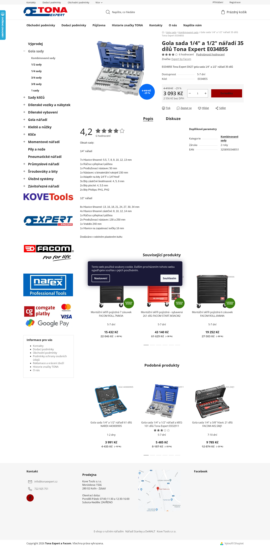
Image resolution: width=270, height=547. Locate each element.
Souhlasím (169, 278)
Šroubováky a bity (43, 171)
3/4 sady (36, 77)
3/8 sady (36, 84)
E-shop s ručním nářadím (109, 531)
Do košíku (226, 93)
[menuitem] (40, 25)
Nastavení (100, 278)
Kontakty (31, 2)
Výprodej (35, 44)
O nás (36, 370)
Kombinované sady (43, 58)
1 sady (35, 90)
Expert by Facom (181, 59)
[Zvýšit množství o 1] (205, 93)
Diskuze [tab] (173, 118)
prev (82, 308)
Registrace (235, 2)
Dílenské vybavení (43, 112)
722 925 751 (41, 488)
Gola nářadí (37, 119)
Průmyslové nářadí (43, 164)
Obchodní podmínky (78, 2)
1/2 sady (36, 64)
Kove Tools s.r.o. (166, 531)
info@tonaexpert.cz (46, 481)
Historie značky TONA (45, 366)
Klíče (32, 134)
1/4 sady (36, 71)
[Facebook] (30, 498)
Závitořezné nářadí (43, 186)
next (241, 308)
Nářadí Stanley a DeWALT (140, 531)
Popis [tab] (148, 118)
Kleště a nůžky (40, 127)
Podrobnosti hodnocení (210, 54)
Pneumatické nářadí (44, 156)
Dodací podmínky (52, 2)
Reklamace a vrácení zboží (48, 363)
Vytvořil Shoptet (234, 543)
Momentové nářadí (44, 142)
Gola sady (36, 51)
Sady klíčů (36, 97)
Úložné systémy (41, 179)
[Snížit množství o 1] (189, 93)
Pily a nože (36, 149)
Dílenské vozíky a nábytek (49, 105)
